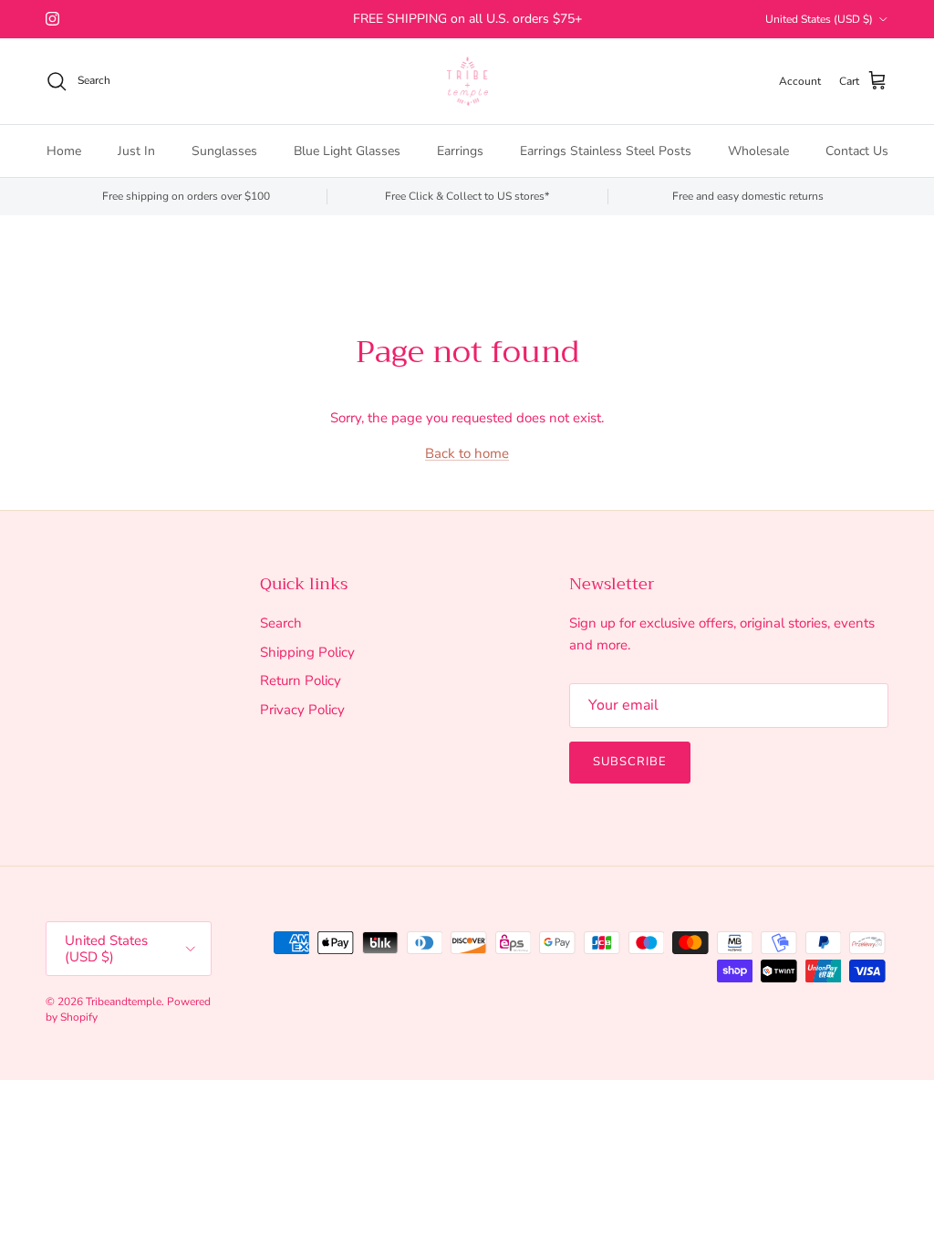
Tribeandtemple (123, 1001)
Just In (136, 151)
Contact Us (856, 151)
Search (281, 623)
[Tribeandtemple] (467, 81)
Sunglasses (224, 151)
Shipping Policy (307, 652)
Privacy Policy (302, 710)
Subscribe (630, 761)
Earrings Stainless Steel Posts (605, 151)
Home (64, 151)
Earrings (460, 151)
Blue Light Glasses (347, 151)
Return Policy (300, 680)
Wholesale (758, 151)
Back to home (467, 453)
